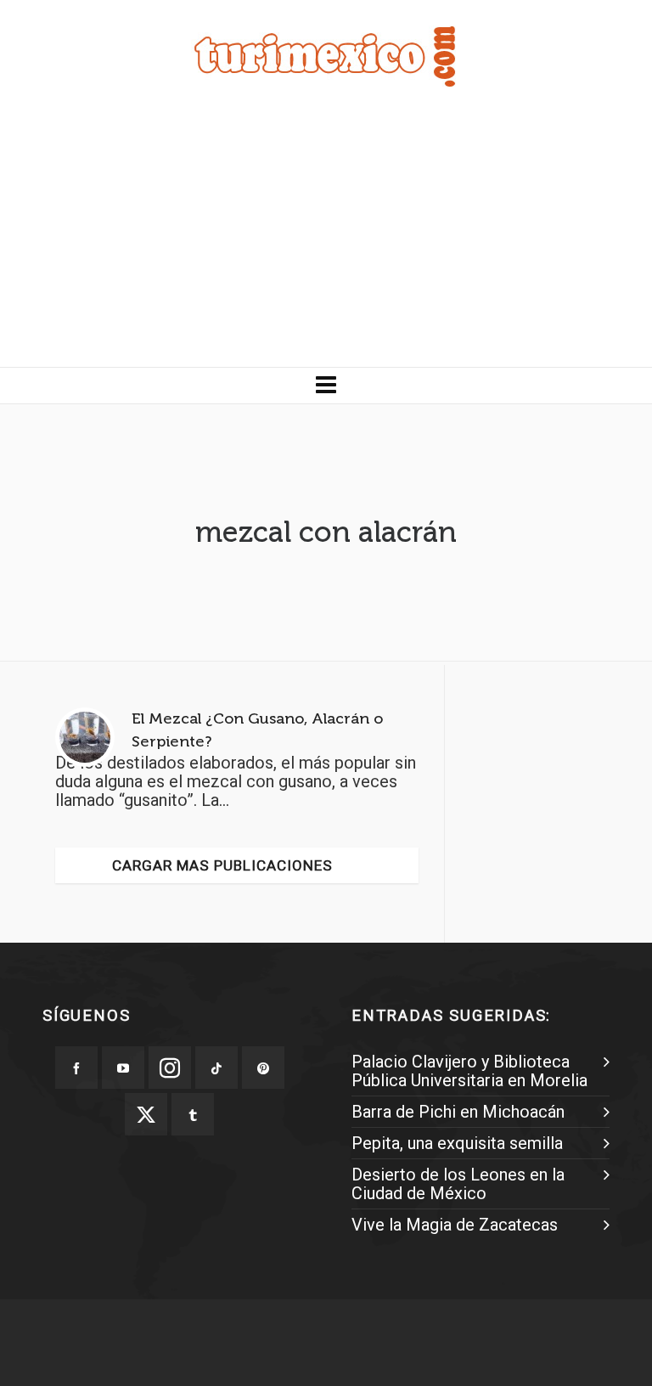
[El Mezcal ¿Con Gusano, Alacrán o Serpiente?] (85, 737)
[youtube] (123, 1067)
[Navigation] (326, 385)
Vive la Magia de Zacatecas (454, 1224)
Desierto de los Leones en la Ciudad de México (458, 1183)
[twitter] (146, 1114)
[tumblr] (192, 1114)
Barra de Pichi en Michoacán (458, 1111)
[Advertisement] (326, 239)
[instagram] (170, 1067)
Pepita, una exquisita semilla (457, 1143)
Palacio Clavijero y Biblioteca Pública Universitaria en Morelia (469, 1070)
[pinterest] (263, 1067)
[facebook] (76, 1067)
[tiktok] (216, 1067)
